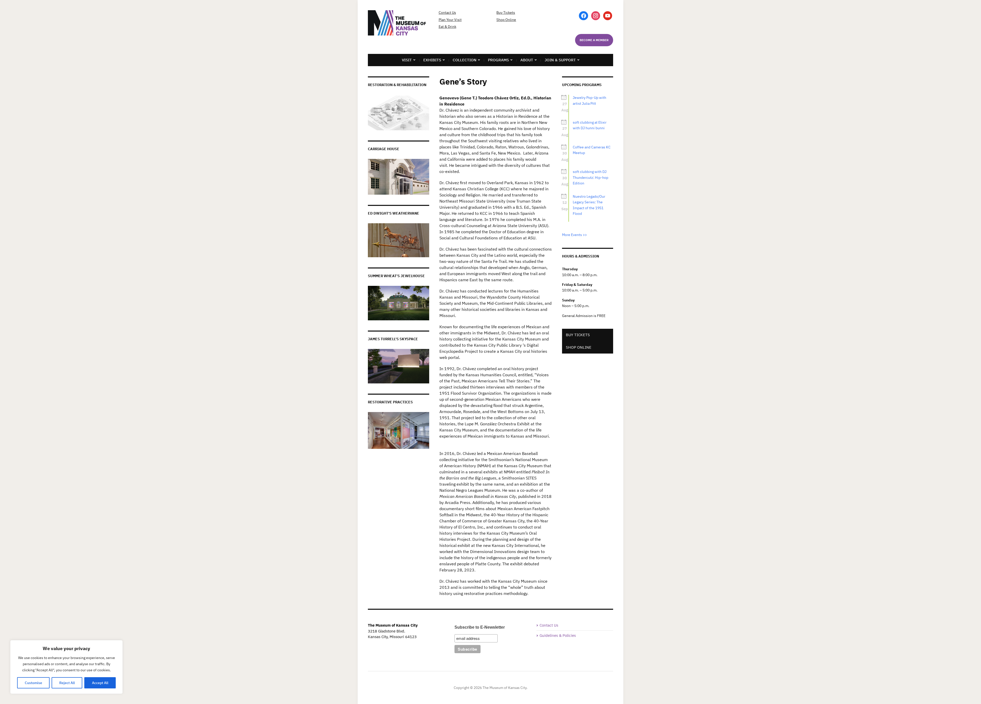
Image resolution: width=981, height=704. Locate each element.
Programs (498, 59)
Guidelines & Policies (558, 635)
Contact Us (447, 12)
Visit (407, 59)
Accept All (100, 682)
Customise (33, 682)
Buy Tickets (505, 12)
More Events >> (574, 234)
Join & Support (560, 59)
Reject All (67, 682)
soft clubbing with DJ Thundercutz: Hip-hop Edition (590, 177)
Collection (464, 59)
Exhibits (432, 59)
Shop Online (506, 19)
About (526, 59)
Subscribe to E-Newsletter (479, 627)
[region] (66, 667)
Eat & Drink (447, 26)
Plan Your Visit (450, 19)
